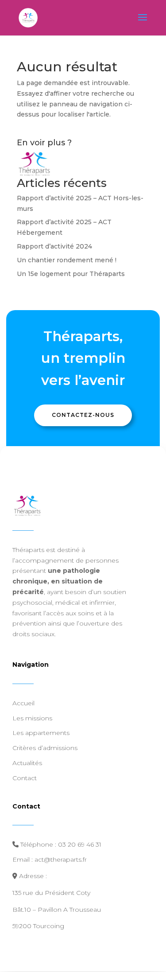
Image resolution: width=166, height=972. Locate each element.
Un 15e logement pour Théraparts (71, 274)
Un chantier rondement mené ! (66, 260)
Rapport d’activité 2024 (54, 246)
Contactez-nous (83, 415)
